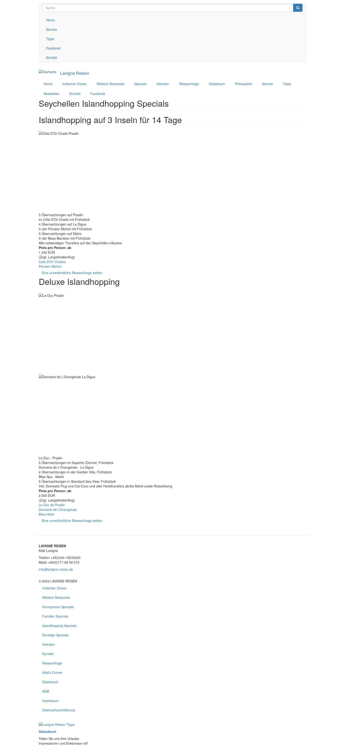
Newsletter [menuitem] (51, 93)
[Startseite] (48, 71)
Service (51, 29)
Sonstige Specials (55, 635)
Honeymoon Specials (58, 606)
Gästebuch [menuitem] (217, 83)
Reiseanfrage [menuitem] (189, 83)
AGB (45, 691)
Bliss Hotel (46, 514)
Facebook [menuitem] (97, 93)
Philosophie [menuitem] (243, 83)
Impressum (50, 700)
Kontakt (48, 653)
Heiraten (48, 644)
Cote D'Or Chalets (52, 261)
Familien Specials (55, 616)
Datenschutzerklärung (58, 710)
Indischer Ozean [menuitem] (74, 83)
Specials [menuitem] (140, 83)
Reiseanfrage (52, 663)
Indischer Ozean (54, 588)
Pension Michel (50, 266)
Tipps (50, 38)
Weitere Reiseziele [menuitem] (110, 83)
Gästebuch (50, 681)
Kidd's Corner (52, 672)
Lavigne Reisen (74, 73)
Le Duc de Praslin (52, 504)
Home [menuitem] (48, 83)
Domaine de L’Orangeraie (58, 509)
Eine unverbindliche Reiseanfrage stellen (72, 272)
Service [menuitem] (267, 83)
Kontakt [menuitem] (74, 93)
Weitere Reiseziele (56, 597)
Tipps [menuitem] (287, 83)
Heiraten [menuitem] (163, 83)
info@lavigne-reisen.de (56, 569)
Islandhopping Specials (59, 625)
